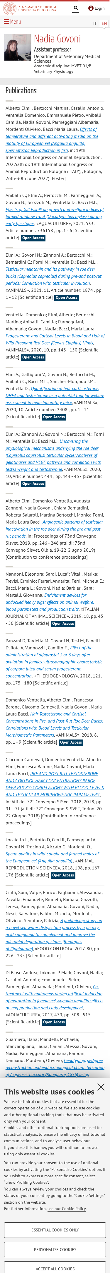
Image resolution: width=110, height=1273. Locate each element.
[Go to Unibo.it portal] (29, 8)
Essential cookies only (55, 1230)
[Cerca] (75, 9)
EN (104, 23)
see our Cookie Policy (67, 1208)
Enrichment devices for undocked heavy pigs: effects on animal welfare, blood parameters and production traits (50, 602)
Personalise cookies (55, 1249)
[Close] (101, 1087)
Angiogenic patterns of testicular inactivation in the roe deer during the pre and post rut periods (54, 529)
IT (95, 23)
